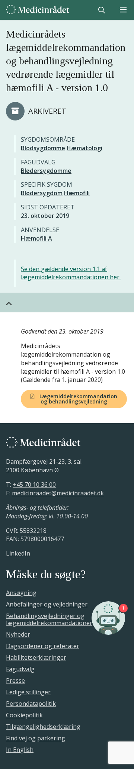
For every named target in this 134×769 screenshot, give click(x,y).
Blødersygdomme (46, 171)
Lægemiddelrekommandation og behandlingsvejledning (77, 399)
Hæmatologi (84, 148)
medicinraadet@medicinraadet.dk (58, 493)
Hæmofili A (36, 238)
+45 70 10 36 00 (34, 484)
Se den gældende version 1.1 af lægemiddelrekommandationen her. (71, 273)
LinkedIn (18, 553)
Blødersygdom (42, 193)
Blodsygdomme (43, 148)
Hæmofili (77, 193)
